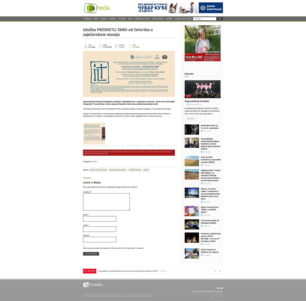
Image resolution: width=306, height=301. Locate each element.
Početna (87, 19)
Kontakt (195, 291)
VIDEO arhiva (157, 19)
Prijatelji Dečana (135, 170)
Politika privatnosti (206, 291)
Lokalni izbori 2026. (183, 19)
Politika (169, 19)
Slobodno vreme (142, 19)
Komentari (87, 178)
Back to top (216, 296)
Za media (136, 47)
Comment (87, 192)
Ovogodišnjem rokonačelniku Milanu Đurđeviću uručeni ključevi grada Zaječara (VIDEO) (210, 144)
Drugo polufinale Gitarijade (197, 101)
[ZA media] (97, 13)
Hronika (121, 19)
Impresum (218, 291)
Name (86, 215)
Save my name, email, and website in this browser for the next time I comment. (113, 248)
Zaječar (122, 47)
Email (85, 225)
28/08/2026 (193, 104)
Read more (191, 119)
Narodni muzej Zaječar (117, 170)
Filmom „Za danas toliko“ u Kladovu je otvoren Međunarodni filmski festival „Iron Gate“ (210, 194)
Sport (130, 19)
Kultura (113, 19)
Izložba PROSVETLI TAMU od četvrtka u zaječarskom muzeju (118, 32)
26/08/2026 (206, 183)
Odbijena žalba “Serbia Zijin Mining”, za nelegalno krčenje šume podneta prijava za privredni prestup (210, 175)
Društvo (103, 19)
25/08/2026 (206, 255)
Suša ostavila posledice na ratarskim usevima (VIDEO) (211, 159)
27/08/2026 (206, 165)
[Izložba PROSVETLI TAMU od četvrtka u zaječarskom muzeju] (129, 74)
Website (86, 236)
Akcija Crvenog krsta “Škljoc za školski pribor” (210, 209)
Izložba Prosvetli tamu (98, 170)
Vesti (96, 19)
